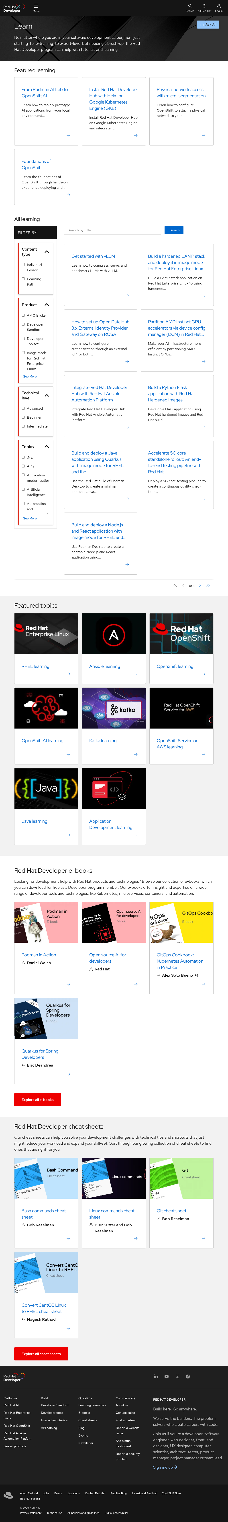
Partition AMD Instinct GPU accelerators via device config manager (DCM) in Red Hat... (177, 328)
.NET (31, 457)
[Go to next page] (199, 585)
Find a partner (126, 1420)
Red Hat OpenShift (17, 1425)
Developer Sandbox (35, 327)
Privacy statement (30, 1513)
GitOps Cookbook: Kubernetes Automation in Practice (180, 961)
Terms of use (54, 1513)
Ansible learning (104, 666)
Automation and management (37, 509)
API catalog (49, 1428)
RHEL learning (35, 666)
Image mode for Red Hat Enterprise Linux (37, 361)
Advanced (35, 408)
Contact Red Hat (95, 1493)
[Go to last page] (208, 585)
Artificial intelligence (36, 492)
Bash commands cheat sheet (44, 1214)
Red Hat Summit (30, 1498)
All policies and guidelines (83, 1513)
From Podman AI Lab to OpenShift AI (45, 93)
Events (83, 1435)
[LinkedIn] (156, 1378)
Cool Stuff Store (171, 1493)
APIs (30, 466)
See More (30, 376)
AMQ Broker (37, 315)
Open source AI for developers (107, 958)
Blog (81, 1428)
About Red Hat (29, 1493)
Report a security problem (128, 1456)
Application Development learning (110, 824)
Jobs (46, 1493)
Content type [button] (29, 252)
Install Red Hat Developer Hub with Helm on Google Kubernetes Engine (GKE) (113, 99)
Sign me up (163, 1467)
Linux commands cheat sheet (111, 1214)
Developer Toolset (35, 341)
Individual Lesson (34, 267)
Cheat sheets (87, 1420)
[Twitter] (177, 1378)
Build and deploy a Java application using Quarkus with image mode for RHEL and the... (97, 462)
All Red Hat (205, 11)
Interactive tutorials (54, 1420)
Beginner (34, 417)
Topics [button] (28, 446)
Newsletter (85, 1443)
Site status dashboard (123, 1443)
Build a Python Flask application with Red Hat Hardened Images (171, 393)
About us (122, 1405)
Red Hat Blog (118, 1493)
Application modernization (38, 478)
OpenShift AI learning (42, 740)
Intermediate (37, 426)
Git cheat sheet (171, 1211)
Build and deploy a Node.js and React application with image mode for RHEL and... (98, 531)
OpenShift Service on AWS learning (177, 744)
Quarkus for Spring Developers (40, 1054)
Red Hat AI (11, 1405)
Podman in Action (39, 955)
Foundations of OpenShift (36, 164)
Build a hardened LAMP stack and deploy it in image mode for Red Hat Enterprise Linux (176, 262)
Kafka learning (103, 740)
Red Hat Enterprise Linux (17, 1415)
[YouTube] (166, 1378)
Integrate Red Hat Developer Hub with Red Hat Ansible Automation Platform (99, 393)
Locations (74, 1493)
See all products (15, 1446)
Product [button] (29, 304)
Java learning (34, 821)
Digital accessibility (116, 1513)
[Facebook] (188, 1378)
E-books (84, 1412)
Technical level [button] (30, 395)
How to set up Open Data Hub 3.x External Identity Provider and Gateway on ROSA (100, 328)
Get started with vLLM (93, 256)
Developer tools (52, 1412)
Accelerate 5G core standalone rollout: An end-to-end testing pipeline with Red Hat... (175, 462)
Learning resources (92, 1405)
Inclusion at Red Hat (144, 1493)
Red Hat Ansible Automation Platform (18, 1435)
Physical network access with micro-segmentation (181, 93)
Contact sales (125, 1412)
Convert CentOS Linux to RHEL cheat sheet (44, 1308)
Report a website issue (128, 1430)
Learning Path (34, 282)
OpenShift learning (175, 666)
